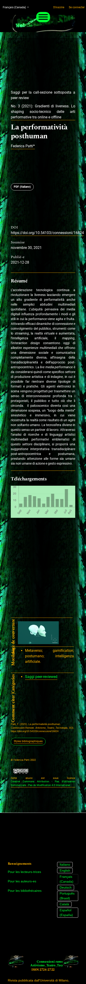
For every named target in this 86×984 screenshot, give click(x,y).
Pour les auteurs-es (22, 881)
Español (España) (66, 912)
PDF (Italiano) (22, 186)
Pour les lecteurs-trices (24, 872)
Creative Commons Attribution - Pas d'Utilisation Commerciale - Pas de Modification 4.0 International (43, 783)
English (65, 870)
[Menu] (43, 17)
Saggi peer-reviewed (41, 677)
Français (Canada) (66, 879)
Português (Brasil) (67, 896)
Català (64, 904)
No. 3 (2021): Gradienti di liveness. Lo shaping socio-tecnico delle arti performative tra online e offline (43, 111)
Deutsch (66, 887)
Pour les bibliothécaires (25, 890)
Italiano (65, 864)
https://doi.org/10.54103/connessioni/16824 (47, 233)
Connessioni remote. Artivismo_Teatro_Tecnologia (51, 964)
